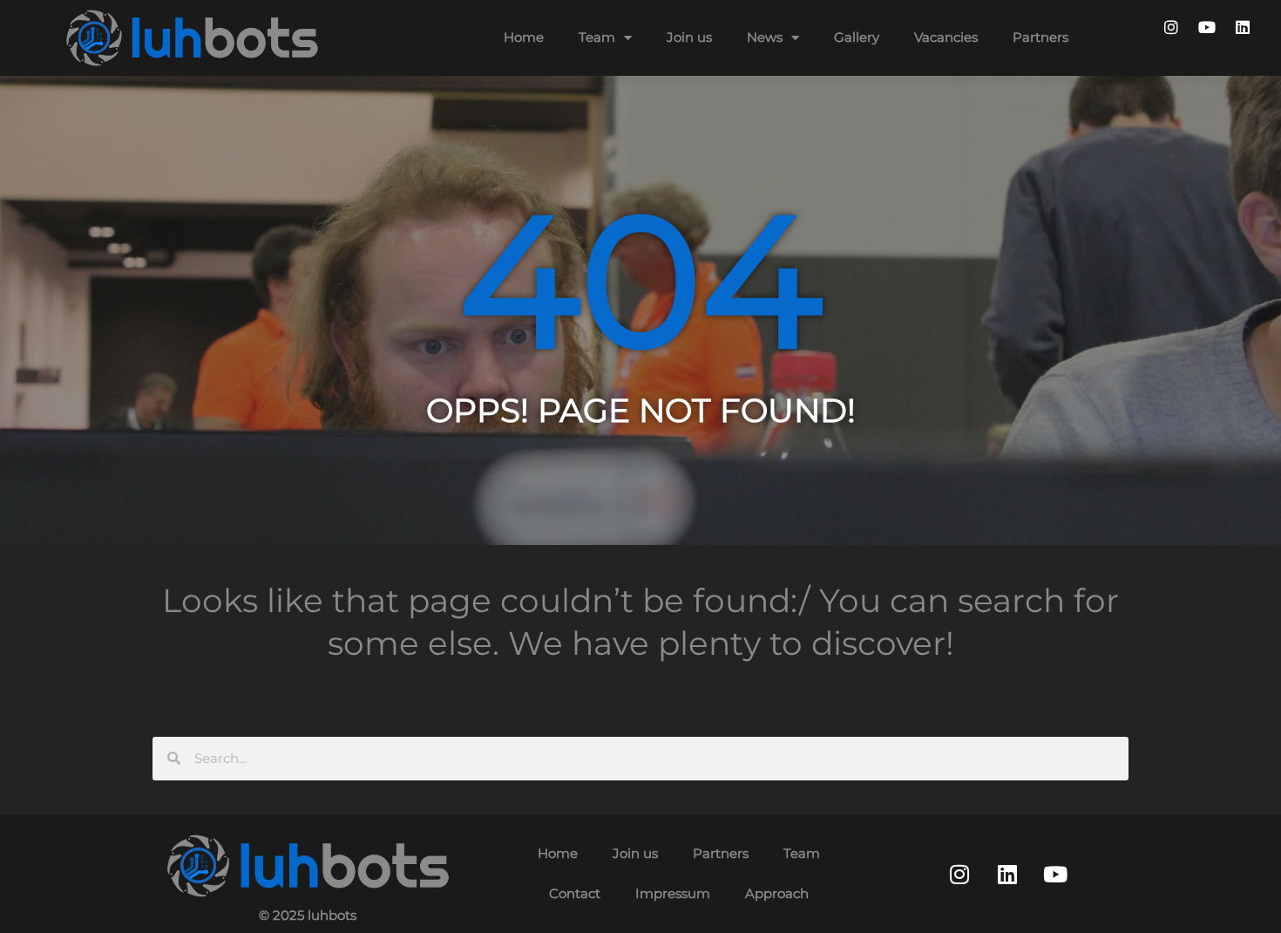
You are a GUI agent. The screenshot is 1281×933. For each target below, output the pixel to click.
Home (524, 37)
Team (597, 37)
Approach (777, 893)
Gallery (856, 37)
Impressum (672, 893)
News (765, 37)
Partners (1040, 37)
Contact (574, 893)
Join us (689, 37)
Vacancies (946, 37)
